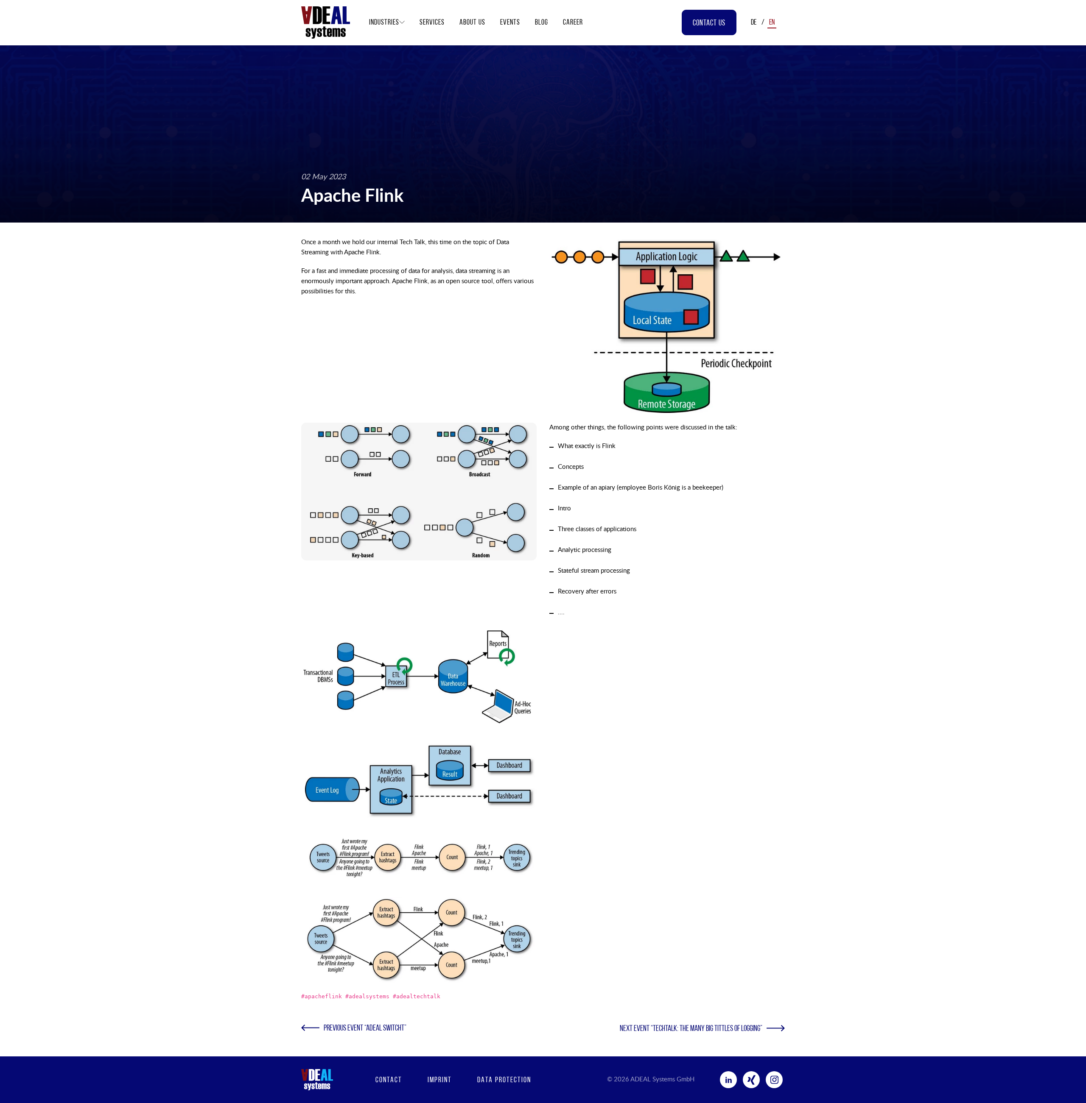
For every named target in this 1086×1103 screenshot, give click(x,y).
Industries (384, 23)
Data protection (504, 1080)
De (753, 23)
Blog (541, 23)
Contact (388, 1080)
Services (432, 23)
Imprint (440, 1080)
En (772, 23)
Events (510, 23)
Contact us (709, 23)
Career (573, 23)
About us (472, 23)
